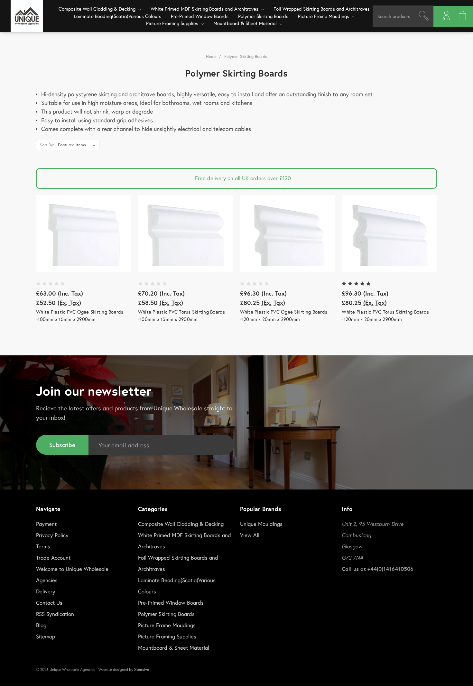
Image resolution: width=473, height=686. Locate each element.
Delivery (45, 591)
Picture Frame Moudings (324, 16)
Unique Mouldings (261, 523)
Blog (41, 625)
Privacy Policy (52, 535)
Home (211, 56)
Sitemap (45, 636)
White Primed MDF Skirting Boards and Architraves (205, 8)
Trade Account (53, 557)
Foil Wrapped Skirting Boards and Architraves (322, 8)
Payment (46, 523)
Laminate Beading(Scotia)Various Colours (117, 16)
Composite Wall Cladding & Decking (98, 8)
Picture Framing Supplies (172, 23)
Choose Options (83, 233)
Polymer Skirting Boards (263, 16)
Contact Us (49, 602)
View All (249, 535)
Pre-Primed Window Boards (199, 16)
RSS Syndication (55, 613)
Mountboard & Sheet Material (245, 23)
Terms (43, 546)
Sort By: (47, 145)
